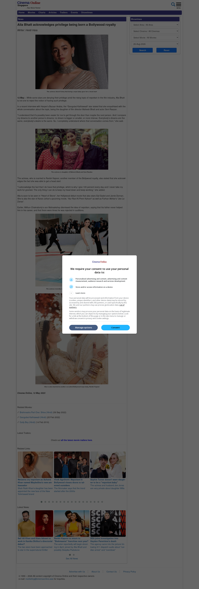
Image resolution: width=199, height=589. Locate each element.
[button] (99, 293)
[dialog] (99, 294)
